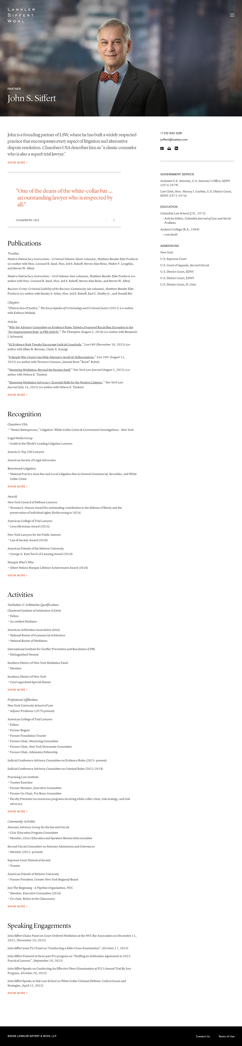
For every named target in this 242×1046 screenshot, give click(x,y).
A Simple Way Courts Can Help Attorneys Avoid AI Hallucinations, (52, 357)
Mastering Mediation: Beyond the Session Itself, (40, 370)
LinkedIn (176, 148)
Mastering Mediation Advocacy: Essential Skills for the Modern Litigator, (56, 382)
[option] (67, 204)
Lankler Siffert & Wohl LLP (21, 15)
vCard (162, 148)
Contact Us (203, 1036)
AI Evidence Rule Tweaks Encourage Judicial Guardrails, (45, 344)
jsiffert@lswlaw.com (174, 139)
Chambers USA (18, 424)
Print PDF (169, 148)
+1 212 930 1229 (171, 133)
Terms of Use (226, 1036)
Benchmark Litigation (22, 468)
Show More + (18, 162)
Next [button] (114, 220)
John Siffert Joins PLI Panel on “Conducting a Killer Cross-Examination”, (55, 948)
